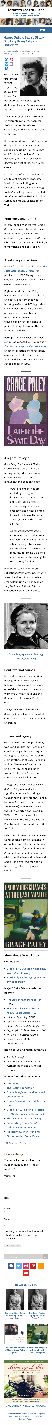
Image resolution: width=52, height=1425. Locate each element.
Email (7, 1210)
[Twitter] (18, 1266)
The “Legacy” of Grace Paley (24, 1118)
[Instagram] (26, 1266)
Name (7, 1199)
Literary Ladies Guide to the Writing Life (26, 1414)
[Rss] (41, 1266)
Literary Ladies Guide (26, 10)
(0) (32, 53)
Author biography (24, 1143)
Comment (9, 1175)
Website (7, 1219)
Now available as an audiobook (26, 1406)
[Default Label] (33, 1266)
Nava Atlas (11, 51)
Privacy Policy (26, 1419)
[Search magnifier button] (45, 1256)
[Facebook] (11, 1266)
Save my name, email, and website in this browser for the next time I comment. (24, 1235)
